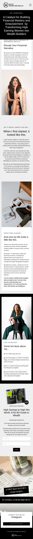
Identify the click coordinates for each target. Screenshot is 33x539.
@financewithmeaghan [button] (16, 523)
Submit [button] (16, 449)
